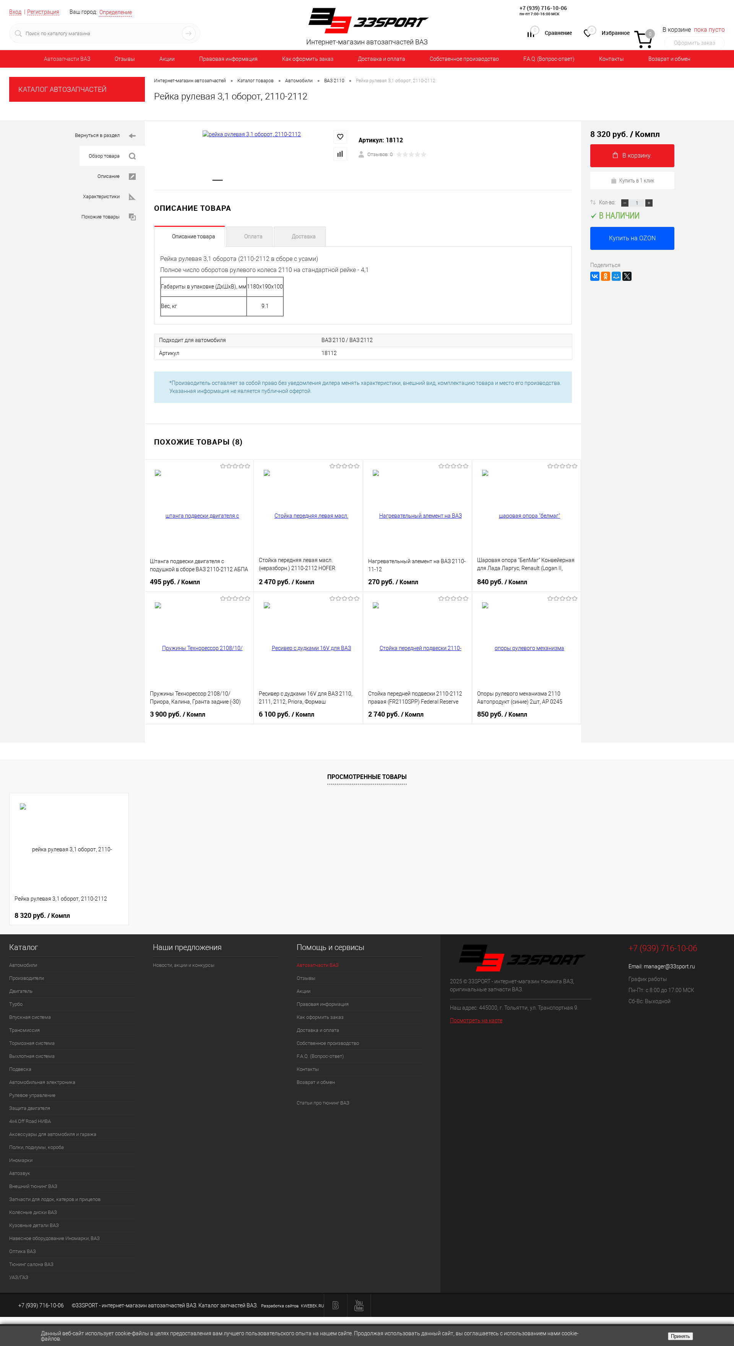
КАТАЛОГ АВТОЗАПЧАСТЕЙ (62, 89)
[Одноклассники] (605, 276)
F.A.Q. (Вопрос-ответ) (549, 59)
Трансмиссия (24, 1030)
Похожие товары (100, 217)
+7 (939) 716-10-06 (543, 7)
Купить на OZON (632, 238)
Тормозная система (32, 1043)
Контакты (611, 59)
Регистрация (43, 12)
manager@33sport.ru (669, 966)
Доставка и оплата (381, 59)
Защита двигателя (29, 1108)
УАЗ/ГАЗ (18, 1277)
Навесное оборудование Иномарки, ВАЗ (54, 1238)
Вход (15, 12)
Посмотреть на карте (476, 1020)
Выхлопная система (32, 1056)
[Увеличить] (251, 134)
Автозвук (19, 1173)
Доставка (304, 236)
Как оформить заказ (307, 59)
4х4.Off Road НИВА (30, 1121)
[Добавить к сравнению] (340, 154)
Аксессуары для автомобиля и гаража (52, 1134)
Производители (26, 978)
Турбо (16, 1004)
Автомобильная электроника (42, 1082)
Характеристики (101, 196)
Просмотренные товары (367, 776)
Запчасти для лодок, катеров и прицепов (55, 1199)
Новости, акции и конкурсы (183, 965)
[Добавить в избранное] (340, 137)
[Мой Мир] (616, 276)
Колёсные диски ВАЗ (33, 1212)
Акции (167, 59)
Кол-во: (608, 202)
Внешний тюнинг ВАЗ (33, 1186)
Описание (108, 176)
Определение (115, 12)
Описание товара (193, 236)
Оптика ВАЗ (22, 1251)
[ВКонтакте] (594, 276)
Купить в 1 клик (636, 180)
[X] (627, 276)
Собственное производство (464, 59)
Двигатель (20, 991)
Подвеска (20, 1069)
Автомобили (23, 965)
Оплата (253, 236)
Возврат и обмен (669, 59)
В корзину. (637, 155)
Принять (680, 1336)
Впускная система (30, 1017)
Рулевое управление (32, 1095)
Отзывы (125, 59)
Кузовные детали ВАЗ (34, 1225)
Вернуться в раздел (97, 135)
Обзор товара (104, 156)
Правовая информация (228, 59)
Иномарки (20, 1160)
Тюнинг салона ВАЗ (31, 1264)
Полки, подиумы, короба (36, 1147)
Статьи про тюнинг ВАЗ (323, 1103)
